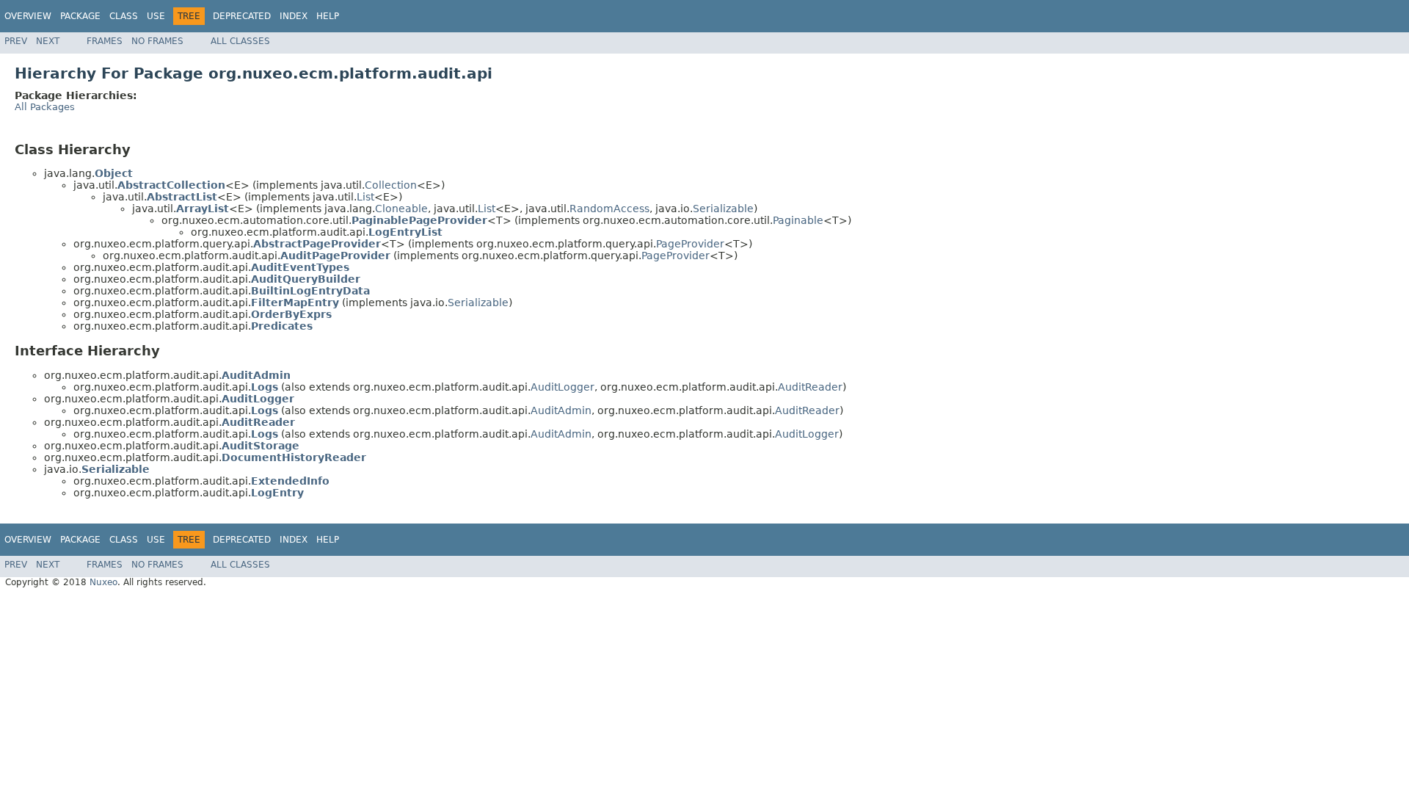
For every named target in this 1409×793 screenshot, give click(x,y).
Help (327, 16)
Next (47, 41)
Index (293, 16)
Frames (105, 41)
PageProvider (690, 244)
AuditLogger (562, 387)
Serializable (723, 208)
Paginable (798, 220)
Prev (15, 41)
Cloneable (401, 208)
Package (80, 16)
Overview (27, 16)
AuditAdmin (561, 410)
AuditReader (810, 387)
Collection (391, 185)
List (365, 197)
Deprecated (242, 16)
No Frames (157, 41)
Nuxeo (103, 582)
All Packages (45, 106)
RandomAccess (609, 208)
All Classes (240, 41)
